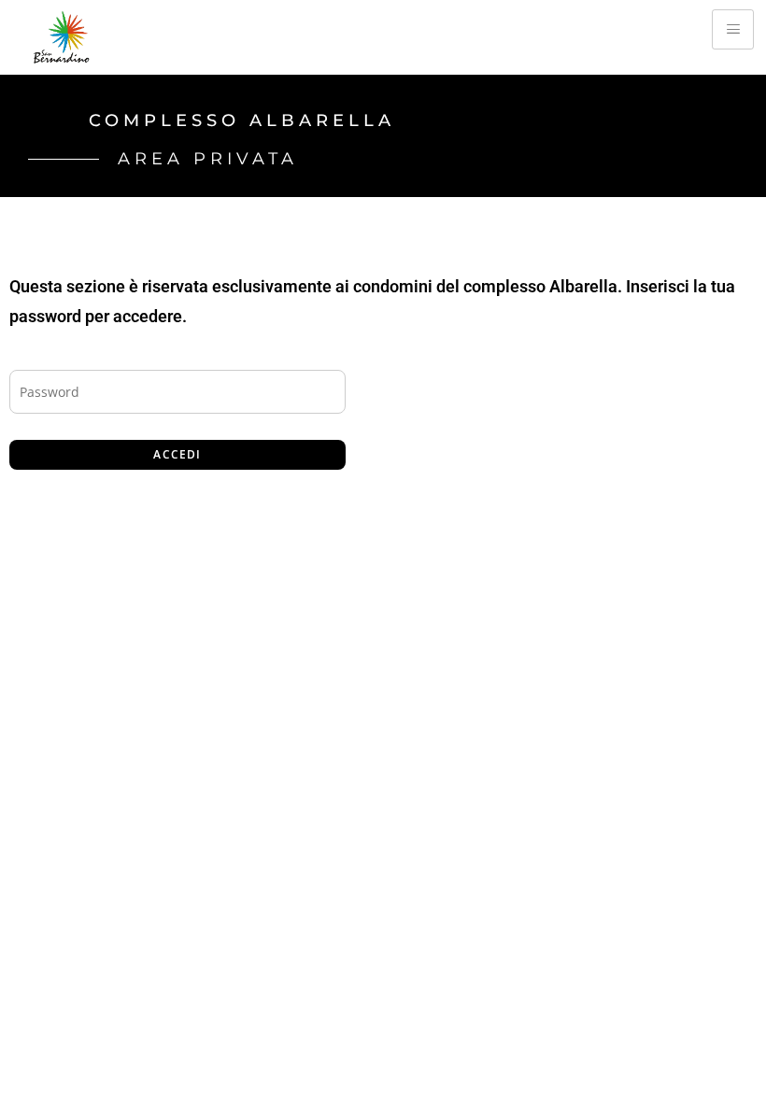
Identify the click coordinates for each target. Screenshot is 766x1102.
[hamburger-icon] (733, 29)
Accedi (177, 454)
